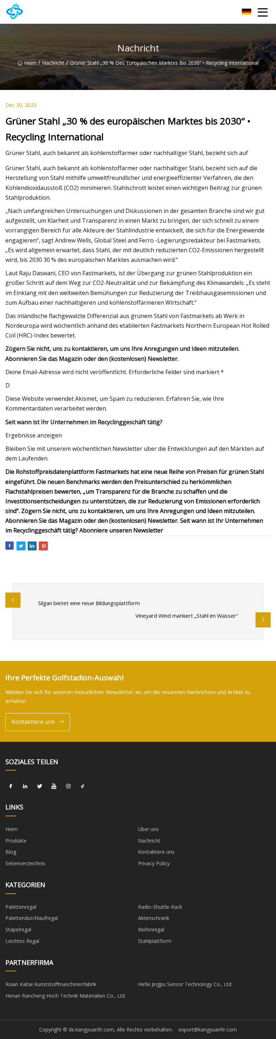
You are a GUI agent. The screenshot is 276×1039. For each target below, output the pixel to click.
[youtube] (54, 786)
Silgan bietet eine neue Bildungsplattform (89, 603)
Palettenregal (20, 906)
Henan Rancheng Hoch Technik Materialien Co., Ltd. (65, 995)
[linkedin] (25, 786)
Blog (10, 851)
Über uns (148, 829)
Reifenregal (151, 929)
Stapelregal (18, 929)
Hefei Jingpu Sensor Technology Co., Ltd (184, 984)
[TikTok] (82, 786)
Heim (30, 62)
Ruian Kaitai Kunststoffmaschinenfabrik (50, 984)
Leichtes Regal (22, 941)
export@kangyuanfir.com (208, 1029)
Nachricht (53, 62)
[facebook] (10, 786)
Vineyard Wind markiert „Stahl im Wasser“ (186, 615)
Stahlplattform (154, 941)
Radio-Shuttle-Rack (160, 906)
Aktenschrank (153, 918)
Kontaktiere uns (33, 722)
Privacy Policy (154, 863)
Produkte (16, 840)
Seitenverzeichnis (25, 863)
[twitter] (39, 786)
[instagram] (68, 786)
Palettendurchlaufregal (31, 918)
